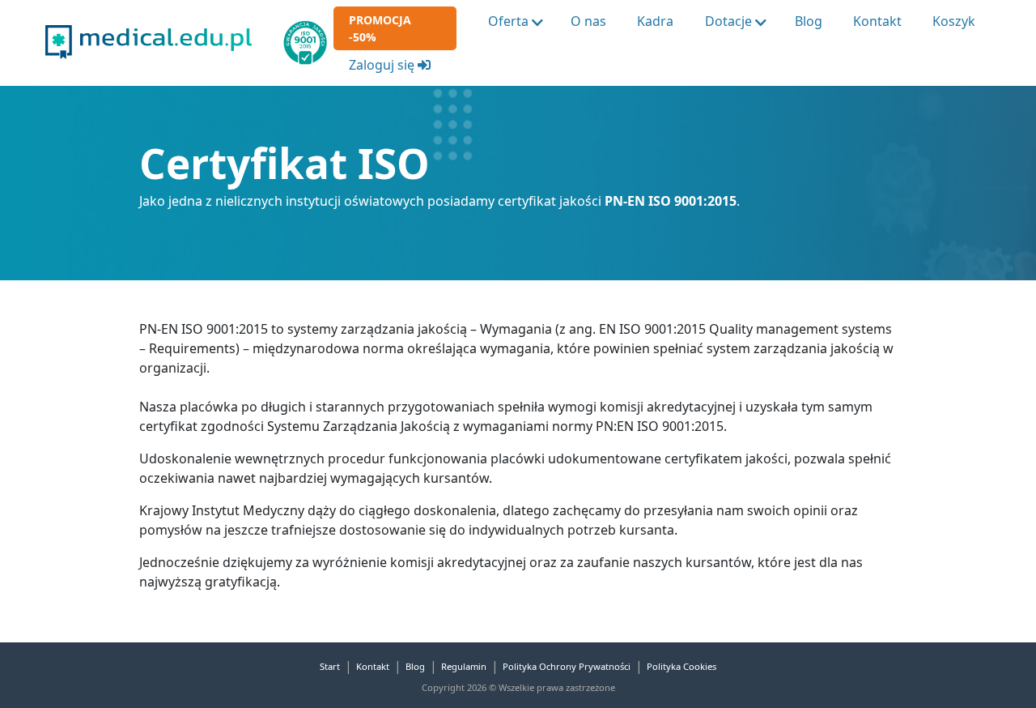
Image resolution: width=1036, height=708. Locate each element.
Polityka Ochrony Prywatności (567, 666)
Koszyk (953, 21)
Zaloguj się (383, 65)
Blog (808, 21)
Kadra (655, 21)
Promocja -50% (380, 28)
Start (330, 666)
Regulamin (463, 666)
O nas (588, 21)
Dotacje (728, 21)
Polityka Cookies (681, 666)
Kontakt (877, 21)
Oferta (508, 21)
